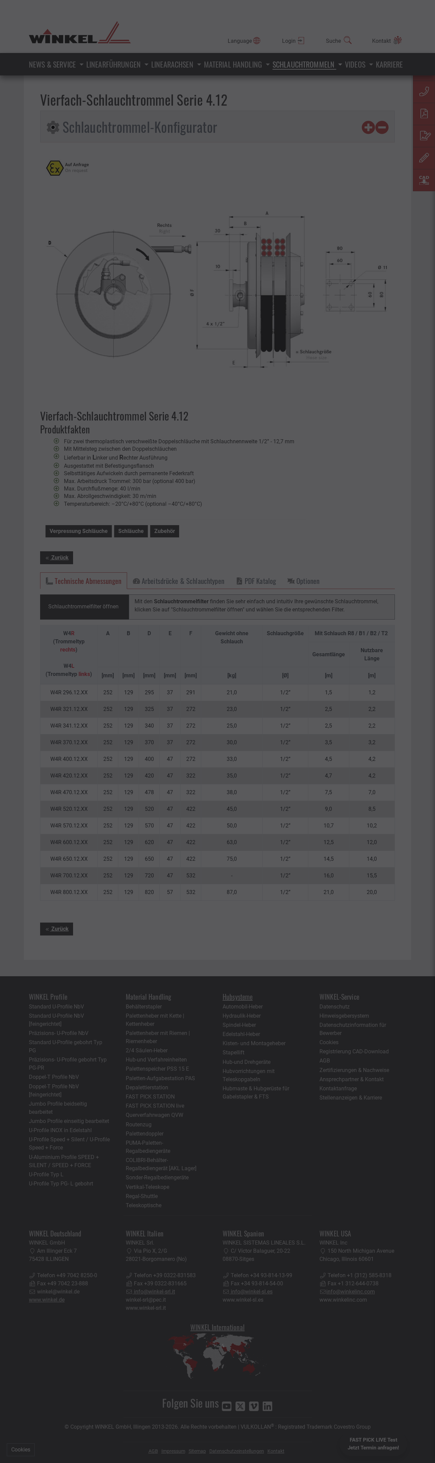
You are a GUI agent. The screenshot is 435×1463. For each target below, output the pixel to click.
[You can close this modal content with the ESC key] (217, 731)
